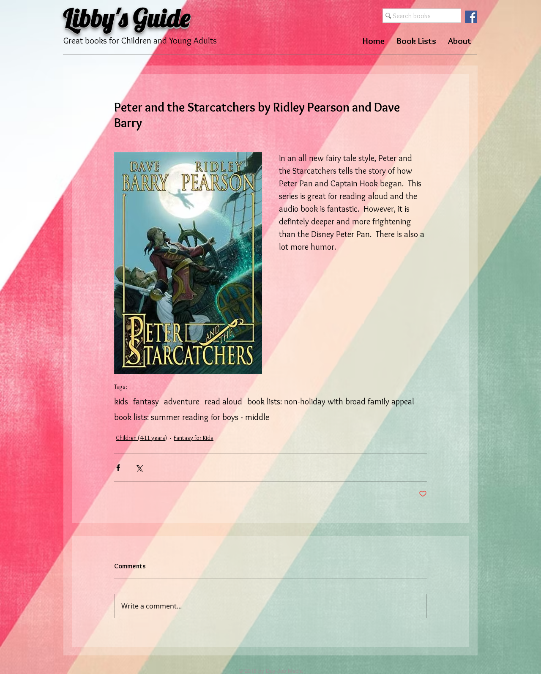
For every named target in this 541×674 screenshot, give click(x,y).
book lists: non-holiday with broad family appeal (330, 401)
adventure (181, 401)
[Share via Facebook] (118, 468)
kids (121, 401)
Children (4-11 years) (141, 438)
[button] (416, 40)
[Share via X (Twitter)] (139, 468)
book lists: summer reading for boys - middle (191, 417)
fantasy (146, 401)
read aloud (223, 401)
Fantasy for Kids (193, 438)
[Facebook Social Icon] (471, 17)
